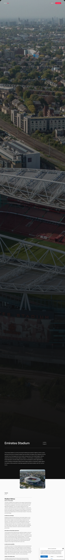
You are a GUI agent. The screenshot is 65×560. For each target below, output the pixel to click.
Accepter (44, 556)
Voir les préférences (60, 556)
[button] (63, 548)
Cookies (52, 558)
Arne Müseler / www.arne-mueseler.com (28, 487)
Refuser (52, 556)
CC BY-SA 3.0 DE (35, 487)
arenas (6, 3)
